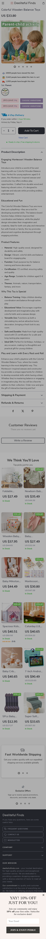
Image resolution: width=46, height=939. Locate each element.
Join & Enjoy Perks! (23, 930)
